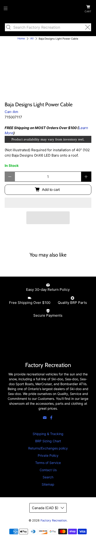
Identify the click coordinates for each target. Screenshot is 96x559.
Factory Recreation (54, 520)
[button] (48, 203)
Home (21, 38)
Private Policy (48, 455)
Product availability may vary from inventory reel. (47, 139)
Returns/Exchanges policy (48, 448)
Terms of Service (48, 463)
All (32, 38)
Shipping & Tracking (48, 434)
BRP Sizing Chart (48, 441)
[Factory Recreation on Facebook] (51, 418)
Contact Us (48, 470)
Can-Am (11, 112)
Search (48, 477)
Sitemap (48, 484)
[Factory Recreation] (48, 9)
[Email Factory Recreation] (45, 418)
